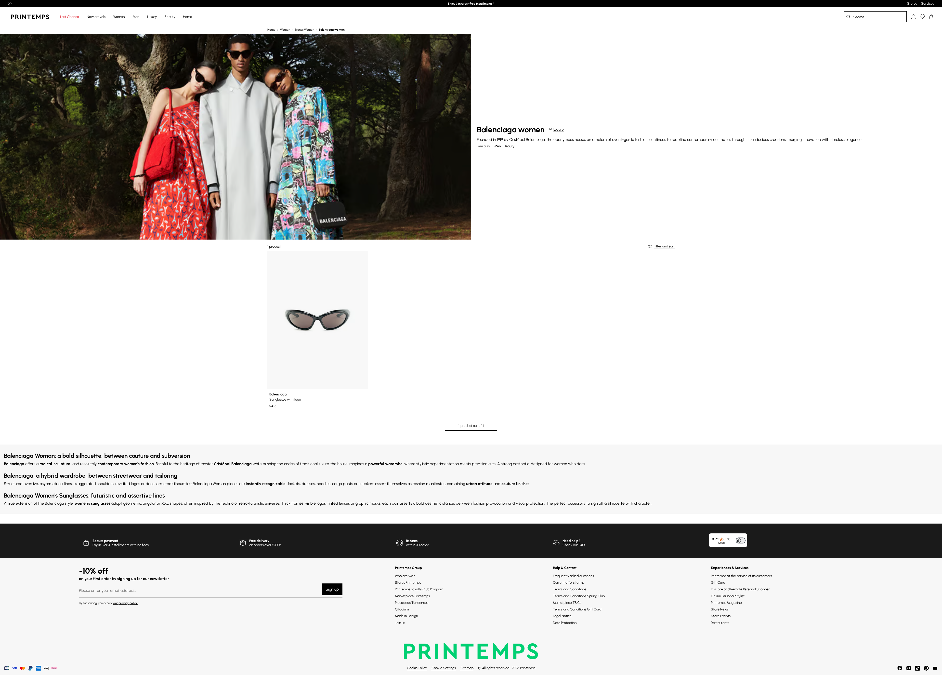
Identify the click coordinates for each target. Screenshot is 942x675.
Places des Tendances (411, 603)
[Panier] (931, 17)
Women (285, 29)
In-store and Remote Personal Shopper (740, 589)
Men (497, 146)
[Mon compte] (913, 17)
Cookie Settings (444, 668)
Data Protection (565, 623)
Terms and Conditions (569, 589)
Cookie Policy (417, 668)
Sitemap (466, 668)
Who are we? (405, 576)
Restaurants (720, 623)
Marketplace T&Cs (567, 603)
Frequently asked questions (573, 576)
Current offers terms (568, 582)
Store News (720, 609)
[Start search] (848, 16)
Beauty (509, 146)
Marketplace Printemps (412, 596)
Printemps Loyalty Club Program (419, 589)
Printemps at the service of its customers (741, 576)
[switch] (741, 540)
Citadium (402, 609)
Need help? (571, 541)
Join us (400, 623)
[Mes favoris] (922, 17)
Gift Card (718, 582)
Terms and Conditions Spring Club (579, 596)
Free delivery (259, 541)
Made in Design (406, 616)
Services (927, 3)
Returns (412, 541)
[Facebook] (900, 668)
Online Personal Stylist (728, 596)
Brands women (304, 29)
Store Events (721, 616)
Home (271, 29)
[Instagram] (909, 668)
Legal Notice (562, 616)
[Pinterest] (926, 668)
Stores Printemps (408, 582)
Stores (912, 3)
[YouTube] (935, 668)
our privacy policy (125, 603)
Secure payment (105, 541)
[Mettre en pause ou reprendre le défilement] (10, 4)
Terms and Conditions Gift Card (577, 609)
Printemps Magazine (726, 603)
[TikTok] (917, 668)
